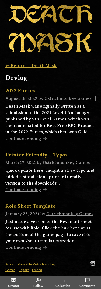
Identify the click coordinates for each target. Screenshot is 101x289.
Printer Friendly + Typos (36, 155)
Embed (37, 270)
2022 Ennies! (21, 90)
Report (24, 270)
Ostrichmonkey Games (67, 98)
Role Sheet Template (30, 206)
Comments (87, 286)
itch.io (9, 264)
